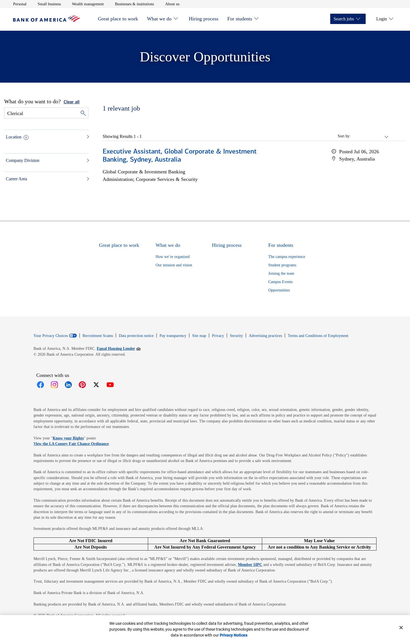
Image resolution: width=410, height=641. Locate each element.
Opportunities (279, 290)
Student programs (282, 265)
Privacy (218, 336)
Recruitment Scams (98, 336)
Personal (19, 4)
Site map (199, 336)
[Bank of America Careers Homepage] (46, 20)
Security (236, 336)
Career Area (16, 178)
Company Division (22, 160)
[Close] (401, 627)
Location (13, 137)
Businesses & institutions (134, 4)
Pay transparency (173, 336)
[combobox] (370, 136)
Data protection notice (136, 336)
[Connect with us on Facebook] (40, 385)
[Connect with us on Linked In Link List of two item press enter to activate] (68, 385)
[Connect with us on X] (96, 385)
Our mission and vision (174, 265)
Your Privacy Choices (50, 336)
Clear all (71, 102)
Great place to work (118, 18)
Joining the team (281, 273)
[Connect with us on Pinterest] (82, 385)
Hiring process (203, 18)
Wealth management (88, 4)
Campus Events (280, 282)
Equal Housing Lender (119, 348)
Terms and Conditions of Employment (318, 336)
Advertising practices (265, 336)
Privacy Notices (233, 635)
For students (239, 18)
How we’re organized (173, 257)
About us (172, 4)
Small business (49, 4)
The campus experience (286, 257)
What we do (159, 18)
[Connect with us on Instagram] (54, 385)
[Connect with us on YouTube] (110, 385)
